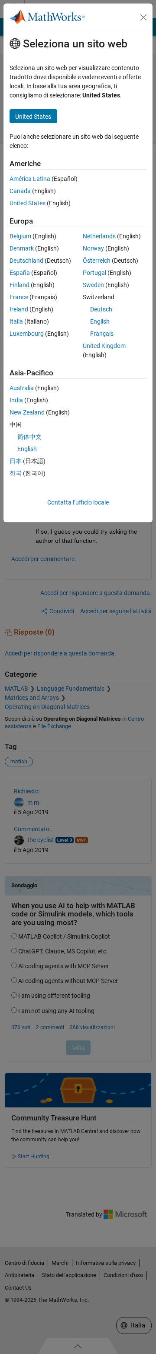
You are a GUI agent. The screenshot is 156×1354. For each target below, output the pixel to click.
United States (28, 203)
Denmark (22, 248)
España (20, 272)
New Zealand (27, 412)
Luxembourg (27, 333)
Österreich (96, 260)
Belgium (20, 236)
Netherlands (99, 236)
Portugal (94, 272)
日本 (16, 461)
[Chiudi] (143, 17)
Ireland (19, 309)
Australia (22, 387)
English (100, 321)
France (19, 297)
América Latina (30, 178)
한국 (16, 473)
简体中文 (29, 436)
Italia (16, 321)
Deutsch (101, 309)
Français (102, 333)
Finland (19, 284)
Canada (20, 190)
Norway (93, 248)
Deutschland (26, 260)
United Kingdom (104, 345)
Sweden (93, 284)
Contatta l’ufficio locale (78, 502)
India (16, 400)
